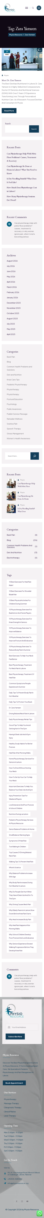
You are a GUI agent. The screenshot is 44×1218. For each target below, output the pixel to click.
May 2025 (11, 329)
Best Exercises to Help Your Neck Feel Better (21, 657)
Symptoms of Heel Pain (18, 841)
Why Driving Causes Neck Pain (20, 904)
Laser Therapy (10, 1115)
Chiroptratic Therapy (12, 1107)
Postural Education (15, 399)
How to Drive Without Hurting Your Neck (20, 769)
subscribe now (15, 1036)
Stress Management (15, 433)
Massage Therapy (11, 1103)
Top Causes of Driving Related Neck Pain (20, 854)
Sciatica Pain (12, 424)
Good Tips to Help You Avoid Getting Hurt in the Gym (20, 727)
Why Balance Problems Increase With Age (20, 875)
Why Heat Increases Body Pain (20, 919)
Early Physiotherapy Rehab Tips (20, 719)
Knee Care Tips (13, 379)
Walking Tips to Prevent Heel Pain (21, 862)
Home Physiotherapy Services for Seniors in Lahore (21, 760)
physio (6, 75)
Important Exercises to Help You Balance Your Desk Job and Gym (21, 788)
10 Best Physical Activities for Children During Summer (20, 602)
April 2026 (11, 282)
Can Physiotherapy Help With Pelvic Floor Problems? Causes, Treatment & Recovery (21, 157)
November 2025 (14, 308)
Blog (9, 362)
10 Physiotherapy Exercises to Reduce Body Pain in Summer (20, 648)
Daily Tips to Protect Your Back (20, 702)
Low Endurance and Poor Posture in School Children (21, 806)
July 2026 (11, 266)
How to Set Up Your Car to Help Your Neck (20, 779)
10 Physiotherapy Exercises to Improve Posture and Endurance (21, 639)
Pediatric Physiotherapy (17, 384)
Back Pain (11, 357)
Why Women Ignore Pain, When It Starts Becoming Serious (24, 234)
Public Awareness (14, 409)
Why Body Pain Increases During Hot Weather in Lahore (20, 884)
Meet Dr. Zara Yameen (11, 80)
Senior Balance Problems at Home (21, 829)
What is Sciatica (15, 867)
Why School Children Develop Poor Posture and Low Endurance (21, 936)
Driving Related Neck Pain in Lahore (21, 713)
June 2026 (11, 271)
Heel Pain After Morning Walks (20, 753)
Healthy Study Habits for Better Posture (20, 745)
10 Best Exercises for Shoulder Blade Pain (20, 592)
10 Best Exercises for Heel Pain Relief (20, 583)
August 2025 (12, 318)
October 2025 (13, 313)
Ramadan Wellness (14, 419)
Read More (9, 110)
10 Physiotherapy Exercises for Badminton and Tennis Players (20, 611)
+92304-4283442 (15, 1179)
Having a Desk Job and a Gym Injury (20, 736)
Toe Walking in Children (17, 847)
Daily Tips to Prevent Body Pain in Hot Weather (21, 694)
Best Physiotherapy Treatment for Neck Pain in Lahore (20, 666)
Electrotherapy (22, 557)
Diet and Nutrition (14, 375)
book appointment (14, 1083)
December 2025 (14, 303)
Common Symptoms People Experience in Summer (20, 685)
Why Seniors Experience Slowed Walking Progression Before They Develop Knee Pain (21, 947)
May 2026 (11, 276)
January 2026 (12, 297)
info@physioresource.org (18, 1183)
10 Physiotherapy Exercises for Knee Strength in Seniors (20, 620)
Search (8, 123)
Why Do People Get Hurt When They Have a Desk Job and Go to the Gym (21, 895)
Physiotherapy (13, 389)
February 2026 (13, 292)
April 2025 (11, 334)
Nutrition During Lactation (18, 814)
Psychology (12, 404)
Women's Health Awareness (18, 438)
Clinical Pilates (10, 1111)
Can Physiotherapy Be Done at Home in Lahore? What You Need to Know (22, 170)
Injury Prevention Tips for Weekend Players (18, 797)
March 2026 (12, 287)
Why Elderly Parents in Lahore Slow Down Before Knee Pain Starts (21, 912)
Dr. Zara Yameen (15, 708)
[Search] (34, 456)
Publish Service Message (17, 414)
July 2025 (11, 324)
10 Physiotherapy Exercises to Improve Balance (20, 629)
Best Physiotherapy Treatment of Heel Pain (21, 676)
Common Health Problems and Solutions (19, 368)
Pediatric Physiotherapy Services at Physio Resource (21, 821)
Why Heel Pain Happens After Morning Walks (19, 927)
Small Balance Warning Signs (19, 835)
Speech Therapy (14, 428)
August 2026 (12, 261)
